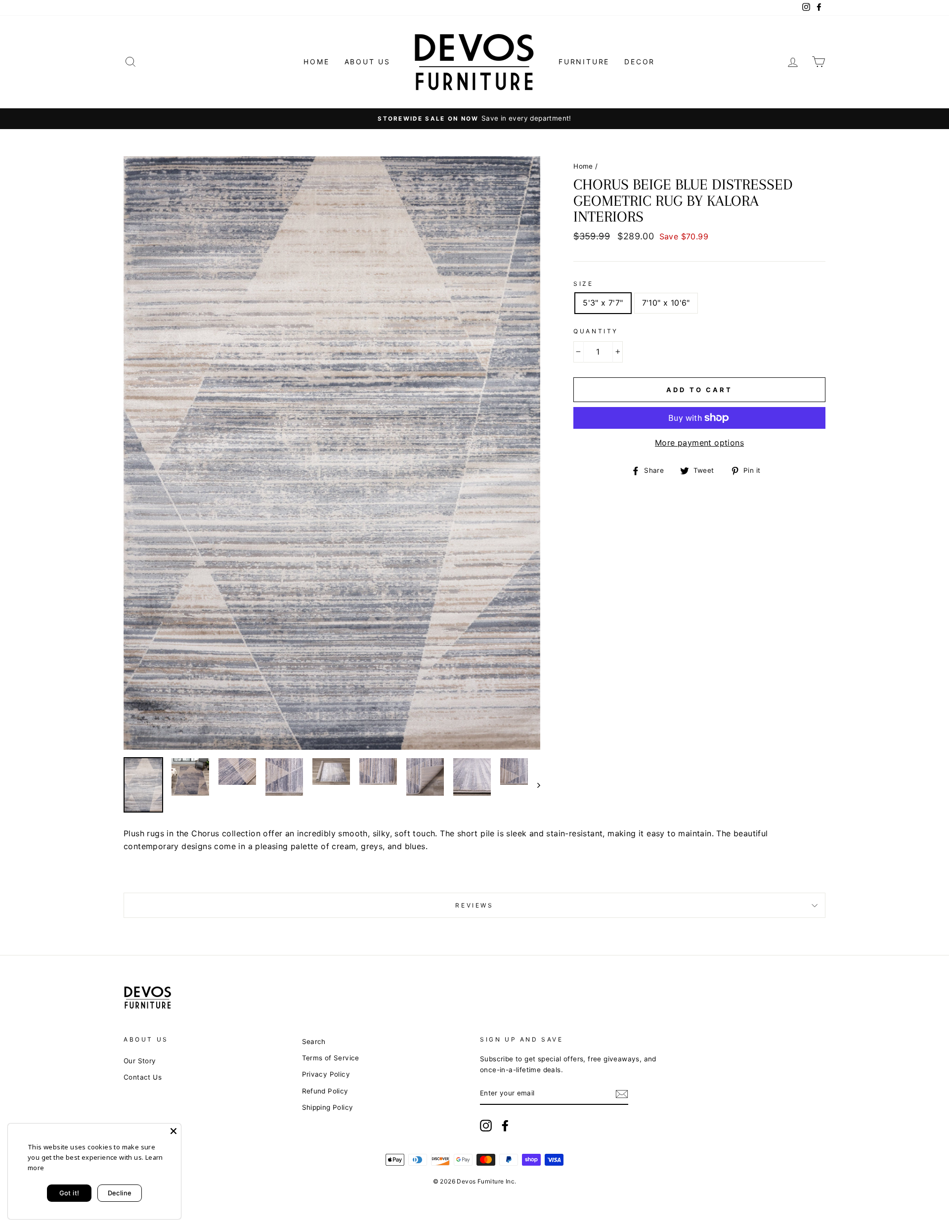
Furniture (584, 61)
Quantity (595, 331)
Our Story (140, 1061)
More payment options (699, 443)
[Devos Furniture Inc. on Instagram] (486, 1126)
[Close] (173, 1131)
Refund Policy (325, 1091)
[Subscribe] (621, 1094)
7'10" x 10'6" (666, 303)
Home (316, 61)
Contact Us (143, 1077)
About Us (367, 61)
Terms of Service (330, 1058)
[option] (474, 118)
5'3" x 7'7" (603, 303)
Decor (639, 61)
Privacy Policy (326, 1074)
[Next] (534, 785)
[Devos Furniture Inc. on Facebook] (505, 1126)
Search (314, 1041)
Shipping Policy (327, 1107)
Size (583, 283)
